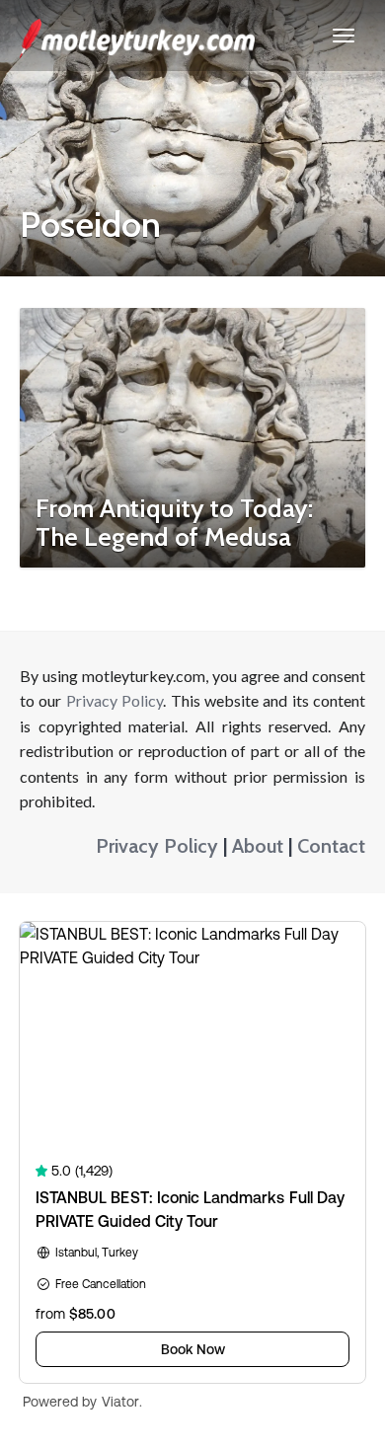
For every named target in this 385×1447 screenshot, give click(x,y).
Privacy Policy (114, 700)
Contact (331, 846)
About (257, 846)
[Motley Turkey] (137, 35)
